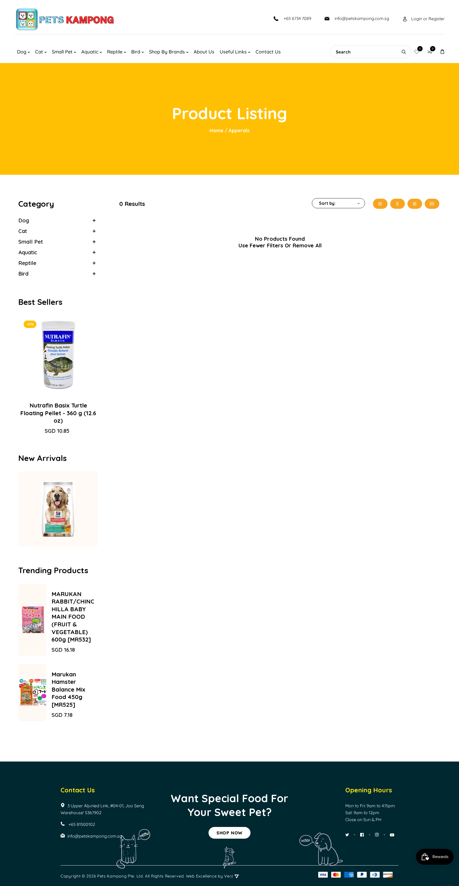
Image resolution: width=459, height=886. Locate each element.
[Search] (403, 51)
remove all (307, 245)
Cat (22, 231)
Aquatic (27, 252)
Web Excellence (201, 876)
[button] (442, 52)
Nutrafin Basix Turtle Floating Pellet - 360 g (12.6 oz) (58, 413)
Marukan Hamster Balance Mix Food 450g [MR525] (68, 689)
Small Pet (30, 241)
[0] (416, 52)
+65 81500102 (81, 824)
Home (216, 130)
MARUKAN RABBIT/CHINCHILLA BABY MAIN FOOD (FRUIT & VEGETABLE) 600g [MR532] (73, 616)
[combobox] (370, 51)
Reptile (27, 263)
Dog (23, 220)
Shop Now (229, 832)
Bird (23, 273)
